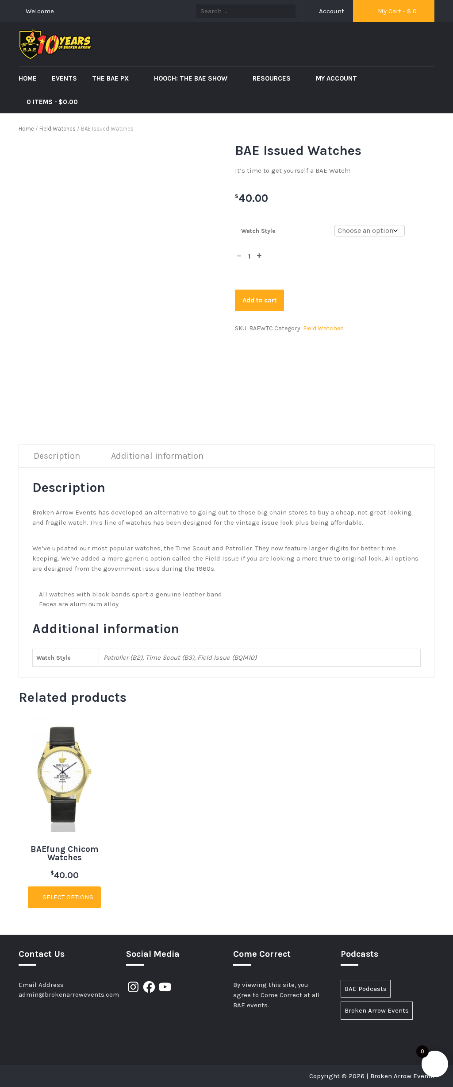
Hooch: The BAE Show (191, 78)
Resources (272, 78)
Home (28, 78)
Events (64, 78)
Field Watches (57, 128)
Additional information (157, 456)
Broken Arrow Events (377, 1010)
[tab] (57, 456)
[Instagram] (133, 987)
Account (330, 11)
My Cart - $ (396, 11)
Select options (67, 897)
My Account (336, 78)
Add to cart (259, 300)
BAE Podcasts (366, 989)
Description (57, 456)
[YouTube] (165, 987)
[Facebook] (149, 987)
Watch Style (258, 231)
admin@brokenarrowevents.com (69, 994)
